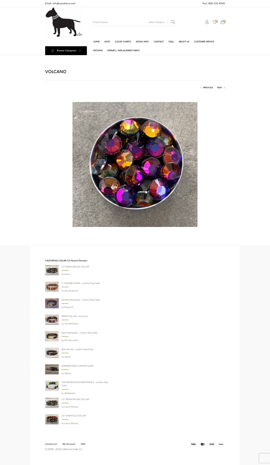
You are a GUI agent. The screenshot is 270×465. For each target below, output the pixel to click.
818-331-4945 (216, 3)
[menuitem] (96, 41)
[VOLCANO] (135, 164)
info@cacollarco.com (64, 3)
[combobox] (158, 22)
